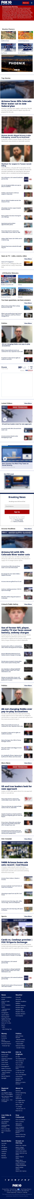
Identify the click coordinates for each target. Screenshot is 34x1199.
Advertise (18, 1090)
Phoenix (4, 367)
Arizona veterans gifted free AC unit (11, 581)
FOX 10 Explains (5, 1005)
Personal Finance (6, 1043)
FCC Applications (20, 1100)
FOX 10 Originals (19, 1053)
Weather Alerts (20, 1007)
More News (5, 763)
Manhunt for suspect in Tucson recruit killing (16, 165)
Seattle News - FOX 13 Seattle (6, 1100)
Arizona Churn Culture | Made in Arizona (10, 878)
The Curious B (20, 1061)
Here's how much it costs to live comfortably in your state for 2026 (10, 231)
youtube (15, 1180)
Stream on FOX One (20, 1142)
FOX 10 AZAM (6, 839)
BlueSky (3, 1155)
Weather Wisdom (20, 1014)
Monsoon (18, 999)
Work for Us (19, 1110)
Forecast (18, 997)
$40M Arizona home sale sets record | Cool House (14, 863)
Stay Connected (20, 1116)
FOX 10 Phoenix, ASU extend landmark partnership (12, 178)
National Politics (20, 1045)
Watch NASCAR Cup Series (21, 1153)
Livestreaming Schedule (5, 1126)
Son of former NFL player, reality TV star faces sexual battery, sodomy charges (16, 630)
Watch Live (26, 3)
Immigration (4, 1012)
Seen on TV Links (6, 1023)
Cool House (4, 1062)
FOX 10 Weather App (6, 1131)
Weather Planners (21, 1005)
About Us (19, 1088)
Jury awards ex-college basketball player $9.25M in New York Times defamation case (10, 670)
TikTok (3, 1145)
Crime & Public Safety (9, 604)
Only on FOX (6, 1052)
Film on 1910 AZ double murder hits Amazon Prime (11, 201)
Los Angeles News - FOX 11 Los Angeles (7, 1093)
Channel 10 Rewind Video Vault (6, 1059)
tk (18, 1180)
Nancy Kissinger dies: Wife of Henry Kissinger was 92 (11, 740)
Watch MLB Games (21, 1151)
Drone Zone (4, 1064)
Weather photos (20, 1136)
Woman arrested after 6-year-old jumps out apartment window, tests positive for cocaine (11, 679)
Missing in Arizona (6, 1070)
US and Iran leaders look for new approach (17, 424)
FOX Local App (5, 1129)
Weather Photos (20, 1011)
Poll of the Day (5, 1021)
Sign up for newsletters (19, 1124)
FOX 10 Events (20, 1121)
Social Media (6, 1141)
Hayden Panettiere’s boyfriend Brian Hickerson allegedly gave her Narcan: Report (11, 815)
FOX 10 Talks (19, 1063)
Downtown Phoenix (6, 297)
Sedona (20, 284)
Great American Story (20, 1067)
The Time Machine (21, 1074)
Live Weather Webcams (5, 1122)
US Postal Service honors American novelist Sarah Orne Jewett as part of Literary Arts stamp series (11, 832)
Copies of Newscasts (19, 1097)
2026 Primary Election (19, 1036)
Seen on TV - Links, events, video (14, 256)
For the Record (21, 53)
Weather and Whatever (19, 1079)
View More (28, 259)
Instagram (4, 1147)
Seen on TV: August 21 (7, 262)
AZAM (3, 999)
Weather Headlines (21, 1001)
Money (4, 1033)
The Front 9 (19, 1065)
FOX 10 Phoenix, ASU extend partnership (9, 962)
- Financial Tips (5, 1045)
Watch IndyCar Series (20, 1157)
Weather (19, 995)
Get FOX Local (9, 474)
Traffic (3, 1027)
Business (3, 1036)
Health (3, 1007)
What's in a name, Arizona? (21, 1083)
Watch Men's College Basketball (21, 1161)
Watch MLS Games (21, 1171)
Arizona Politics (20, 1041)
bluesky (22, 1180)
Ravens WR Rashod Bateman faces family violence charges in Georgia (11, 654)
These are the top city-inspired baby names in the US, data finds (11, 807)
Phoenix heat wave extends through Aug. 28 (11, 246)
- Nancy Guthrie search (5, 1073)
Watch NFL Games (21, 1145)
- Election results (20, 1039)
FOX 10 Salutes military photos (20, 1128)
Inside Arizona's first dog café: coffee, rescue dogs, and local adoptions (11, 901)
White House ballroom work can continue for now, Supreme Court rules (12, 350)
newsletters (28, 1180)
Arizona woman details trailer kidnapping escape (9, 436)
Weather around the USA (7, 284)
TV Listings (19, 1106)
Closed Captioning (21, 1093)
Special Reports (5, 1076)
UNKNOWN (19, 1076)
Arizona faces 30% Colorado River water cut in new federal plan (16, 104)
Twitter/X (4, 1151)
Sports (3, 916)
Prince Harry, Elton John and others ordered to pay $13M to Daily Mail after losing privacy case (11, 824)
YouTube (3, 1143)
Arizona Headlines (8, 529)
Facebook (4, 1149)
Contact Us (19, 1095)
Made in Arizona (6, 1068)
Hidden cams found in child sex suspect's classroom (10, 193)
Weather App (19, 1009)
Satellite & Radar (5, 41)
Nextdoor (4, 1157)
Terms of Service (18, 521)
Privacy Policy (19, 520)
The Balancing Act (21, 1058)
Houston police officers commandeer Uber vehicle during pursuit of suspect (12, 646)
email (25, 1180)
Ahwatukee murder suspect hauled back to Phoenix (11, 208)
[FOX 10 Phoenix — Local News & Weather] (6, 3)
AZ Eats (18, 1056)
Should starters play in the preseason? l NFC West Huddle (12, 985)
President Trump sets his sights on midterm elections (10, 358)
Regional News (4, 1089)
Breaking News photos (20, 1131)
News (3, 995)
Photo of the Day (20, 1134)
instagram (12, 1180)
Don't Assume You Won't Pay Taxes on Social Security (15, 464)
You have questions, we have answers (16, 300)
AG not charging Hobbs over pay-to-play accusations (11, 185)
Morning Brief (5, 1017)
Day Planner (4, 53)
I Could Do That (20, 1070)
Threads (3, 1153)
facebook (5, 1180)
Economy (4, 1038)
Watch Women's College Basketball (21, 1164)
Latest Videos (6, 403)
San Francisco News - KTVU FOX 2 (7, 1097)
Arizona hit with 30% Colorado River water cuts (11, 429)
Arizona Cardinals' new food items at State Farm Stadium (11, 886)
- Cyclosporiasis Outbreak (5, 1009)
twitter (8, 1180)
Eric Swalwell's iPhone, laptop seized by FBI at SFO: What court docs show (11, 756)
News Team (19, 1104)
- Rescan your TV (20, 1108)
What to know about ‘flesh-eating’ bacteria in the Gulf (10, 306)
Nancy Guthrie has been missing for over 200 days (11, 216)
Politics (4, 323)
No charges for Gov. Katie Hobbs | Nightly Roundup (10, 574)
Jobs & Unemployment (5, 1040)
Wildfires (18, 1003)
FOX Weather (19, 1016)
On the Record (20, 1072)
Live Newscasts (5, 1119)
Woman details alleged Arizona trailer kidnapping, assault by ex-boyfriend (16, 136)
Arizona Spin (4, 1054)
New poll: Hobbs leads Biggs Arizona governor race (11, 748)
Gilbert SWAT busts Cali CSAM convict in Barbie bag (11, 239)
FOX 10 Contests (20, 1119)
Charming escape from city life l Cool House (11, 894)
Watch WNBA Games (19, 1168)
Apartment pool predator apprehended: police (8, 224)
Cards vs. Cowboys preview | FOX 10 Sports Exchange (11, 589)
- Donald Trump (20, 1048)
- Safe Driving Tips (6, 1029)
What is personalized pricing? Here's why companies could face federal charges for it (11, 315)
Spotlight (3, 1078)
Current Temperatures (23, 41)
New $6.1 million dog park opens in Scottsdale (11, 597)
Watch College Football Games (20, 1148)
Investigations (5, 1066)
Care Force (4, 1056)
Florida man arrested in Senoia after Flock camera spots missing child (11, 662)
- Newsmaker (19, 1043)
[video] (28, 359)
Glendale (20, 297)
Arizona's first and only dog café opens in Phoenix (12, 909)
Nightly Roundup (6, 1019)
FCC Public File (20, 1102)
